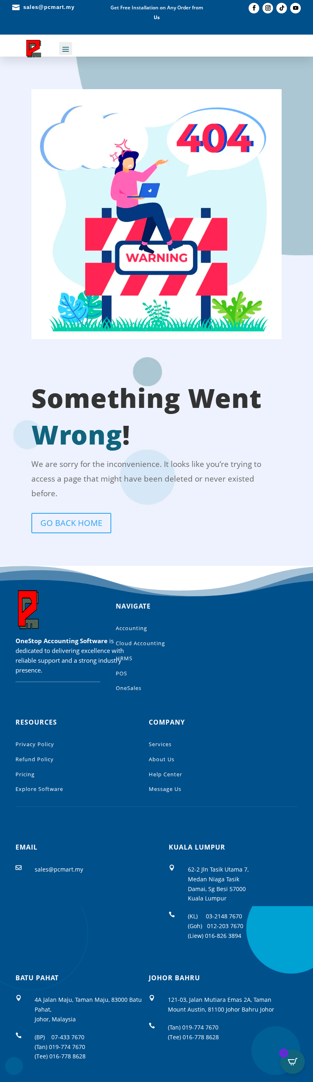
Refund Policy (34, 759)
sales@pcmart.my (59, 869)
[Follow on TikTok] (281, 8)
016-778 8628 (67, 1056)
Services (160, 744)
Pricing (25, 774)
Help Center (165, 774)
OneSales (128, 688)
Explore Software (39, 789)
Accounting (131, 628)
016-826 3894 (223, 936)
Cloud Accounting (140, 643)
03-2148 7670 (224, 916)
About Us (161, 759)
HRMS (124, 658)
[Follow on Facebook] (254, 8)
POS (121, 673)
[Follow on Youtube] (295, 8)
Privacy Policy (34, 744)
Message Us (165, 789)
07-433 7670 (67, 1037)
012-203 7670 (225, 926)
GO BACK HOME (71, 522)
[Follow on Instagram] (267, 8)
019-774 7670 (67, 1047)
